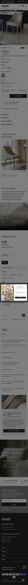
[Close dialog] (26, 284)
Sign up (20, 297)
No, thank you (20, 299)
